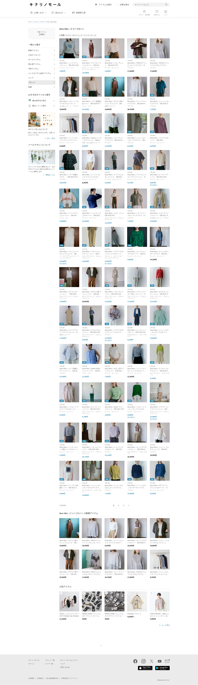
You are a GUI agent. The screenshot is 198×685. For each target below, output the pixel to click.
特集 (30, 87)
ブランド (31, 82)
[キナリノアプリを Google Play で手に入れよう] (162, 669)
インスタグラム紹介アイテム (39, 73)
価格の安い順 (77, 35)
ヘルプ (62, 664)
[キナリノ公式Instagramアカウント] (143, 661)
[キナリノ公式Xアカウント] (151, 661)
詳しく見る (51, 138)
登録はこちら (50, 175)
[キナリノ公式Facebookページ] (135, 661)
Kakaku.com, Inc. (164, 680)
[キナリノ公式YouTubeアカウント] (159, 661)
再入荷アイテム (34, 64)
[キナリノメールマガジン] (167, 661)
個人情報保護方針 (52, 678)
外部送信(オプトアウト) (69, 678)
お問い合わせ (65, 667)
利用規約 (40, 678)
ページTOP (101, 646)
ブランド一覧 (44, 22)
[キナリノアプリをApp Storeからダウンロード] (145, 669)
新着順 (68, 35)
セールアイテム (34, 60)
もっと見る (166, 625)
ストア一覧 (49, 664)
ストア (31, 78)
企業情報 (31, 678)
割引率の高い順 (90, 35)
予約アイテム (33, 69)
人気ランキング (34, 55)
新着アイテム (33, 50)
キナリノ (31, 664)
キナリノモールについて (69, 660)
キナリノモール (33, 22)
